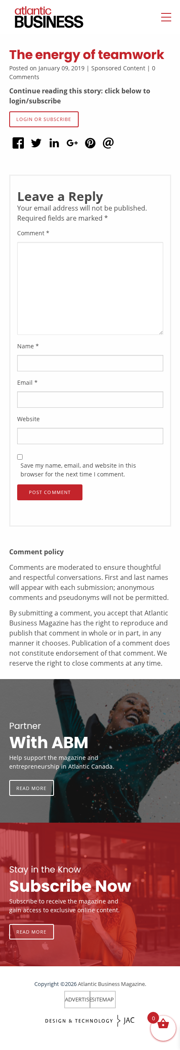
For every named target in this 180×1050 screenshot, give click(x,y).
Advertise (78, 999)
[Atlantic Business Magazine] (40, 17)
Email (27, 382)
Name (28, 346)
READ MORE (31, 788)
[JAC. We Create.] (90, 1021)
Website (28, 419)
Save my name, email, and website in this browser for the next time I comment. (78, 469)
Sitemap (103, 999)
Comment (33, 233)
